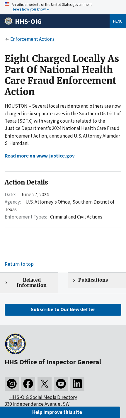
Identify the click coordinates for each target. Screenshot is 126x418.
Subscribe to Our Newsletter (63, 309)
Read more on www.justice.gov (40, 156)
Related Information (32, 282)
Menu (117, 21)
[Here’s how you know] (63, 7)
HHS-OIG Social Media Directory (43, 397)
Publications (93, 280)
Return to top (19, 264)
